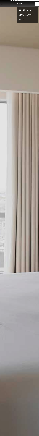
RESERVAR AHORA (37, 4)
